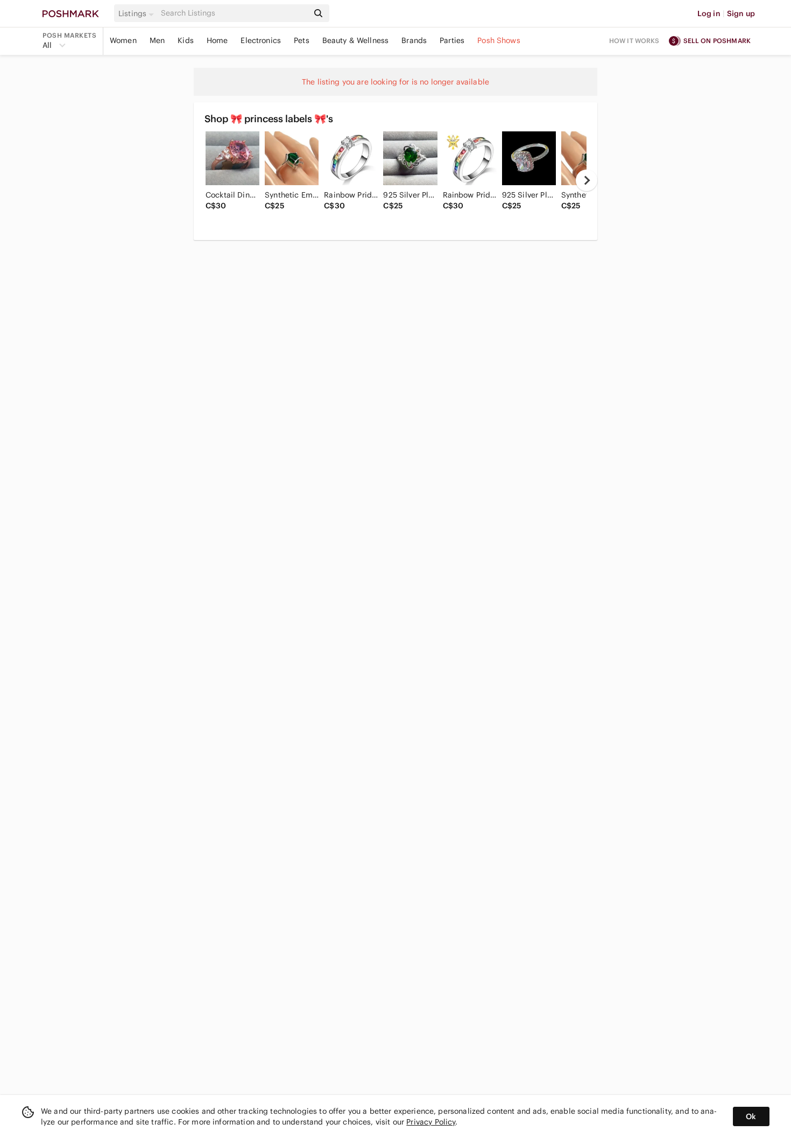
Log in (709, 13)
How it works (634, 41)
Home (217, 40)
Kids (186, 40)
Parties (452, 40)
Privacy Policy (430, 1122)
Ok (751, 1116)
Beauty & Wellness (355, 40)
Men (157, 40)
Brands (414, 40)
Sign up (741, 13)
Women (123, 40)
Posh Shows (498, 40)
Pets (301, 40)
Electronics (261, 40)
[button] (137, 13)
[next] (586, 180)
